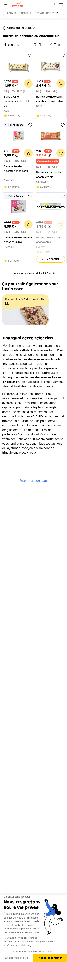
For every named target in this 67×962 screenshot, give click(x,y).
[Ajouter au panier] (28, 83)
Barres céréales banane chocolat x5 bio (18, 240)
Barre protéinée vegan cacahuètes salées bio (49, 99)
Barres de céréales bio (22, 27)
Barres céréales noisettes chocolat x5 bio (16, 171)
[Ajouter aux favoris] (30, 55)
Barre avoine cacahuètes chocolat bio (16, 101)
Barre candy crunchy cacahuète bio (48, 174)
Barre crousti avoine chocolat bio (48, 240)
